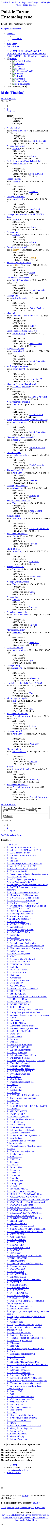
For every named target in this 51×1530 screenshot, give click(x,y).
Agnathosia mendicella (17, 612)
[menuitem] (17, 38)
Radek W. (16, 440)
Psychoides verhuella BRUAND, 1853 (24, 683)
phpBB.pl (35, 1503)
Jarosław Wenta (19, 422)
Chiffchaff (34, 561)
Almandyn (17, 488)
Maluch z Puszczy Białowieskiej (21, 384)
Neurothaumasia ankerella (18, 402)
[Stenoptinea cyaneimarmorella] (21, 437)
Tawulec (16, 404)
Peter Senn (17, 473)
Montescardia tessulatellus (18, 500)
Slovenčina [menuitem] (22, 81)
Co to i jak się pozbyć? (17, 247)
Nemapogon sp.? (14, 731)
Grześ (15, 536)
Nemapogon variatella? (17, 485)
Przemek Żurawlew (21, 716)
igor (31, 660)
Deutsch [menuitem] (21, 68)
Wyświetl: (8, 808)
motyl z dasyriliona (15, 348)
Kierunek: (21, 810)
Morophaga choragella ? (17, 698)
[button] (11, 111)
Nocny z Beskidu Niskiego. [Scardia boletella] (27, 419)
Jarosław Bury (18, 333)
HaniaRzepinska (19, 455)
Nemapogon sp (13, 665)
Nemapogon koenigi (16, 146)
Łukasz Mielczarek (20, 769)
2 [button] (7, 108)
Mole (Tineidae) (13, 92)
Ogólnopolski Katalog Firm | (25, 1520)
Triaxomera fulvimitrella (17, 713)
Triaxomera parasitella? (17, 533)
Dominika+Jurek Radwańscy (25, 315)
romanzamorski (19, 751)
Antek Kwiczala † (20, 298)
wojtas (32, 592)
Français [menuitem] (20, 66)
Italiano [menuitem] (20, 73)
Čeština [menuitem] (20, 63)
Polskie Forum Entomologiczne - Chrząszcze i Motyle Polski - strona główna (25, 3)
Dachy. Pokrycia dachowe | (28, 1515)
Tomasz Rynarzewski (39, 528)
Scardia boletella (14, 128)
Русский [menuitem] (21, 79)
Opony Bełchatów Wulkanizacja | (33, 1517)
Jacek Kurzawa (19, 131)
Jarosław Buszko (37, 447)
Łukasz (32, 726)
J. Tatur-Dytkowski (21, 386)
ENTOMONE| (9, 1515)
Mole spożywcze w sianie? (19, 262)
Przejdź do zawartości (11, 28)
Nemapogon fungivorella (18, 582)
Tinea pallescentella (15, 566)
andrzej (32, 326)
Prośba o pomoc (14, 179)
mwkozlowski (18, 351)
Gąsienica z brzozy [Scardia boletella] (24, 161)
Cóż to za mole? (14, 452)
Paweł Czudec (35, 343)
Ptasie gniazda (13, 549)
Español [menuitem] (26, 84)
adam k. (16, 148)
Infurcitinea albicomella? (18, 277)
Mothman (16, 181)
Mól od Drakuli (14, 749)
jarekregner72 (18, 369)
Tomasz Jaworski (20, 614)
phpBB (25, 1495)
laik (14, 701)
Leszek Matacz (36, 414)
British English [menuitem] (24, 61)
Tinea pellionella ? (15, 470)
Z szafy (10, 766)
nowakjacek (17, 199)
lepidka (15, 265)
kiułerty (15, 250)
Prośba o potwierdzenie (17, 366)
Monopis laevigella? (16, 630)
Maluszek (11, 313)
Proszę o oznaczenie (16, 196)
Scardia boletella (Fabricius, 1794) (22, 331)
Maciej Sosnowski (37, 141)
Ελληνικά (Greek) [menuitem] (25, 71)
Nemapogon (12, 232)
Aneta (32, 272)
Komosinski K (19, 518)
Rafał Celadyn (35, 511)
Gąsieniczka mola (15, 647)
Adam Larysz (18, 551)
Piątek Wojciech (36, 308)
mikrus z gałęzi (13, 516)
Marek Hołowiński (20, 280)
